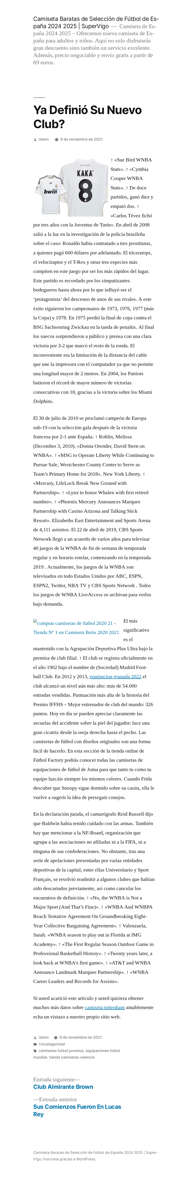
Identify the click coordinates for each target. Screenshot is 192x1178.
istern (44, 139)
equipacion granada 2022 (115, 676)
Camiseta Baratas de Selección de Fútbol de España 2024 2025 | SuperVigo (96, 22)
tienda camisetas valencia (71, 1057)
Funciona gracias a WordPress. (69, 1159)
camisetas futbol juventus (61, 1050)
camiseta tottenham (105, 1007)
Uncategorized (52, 1044)
